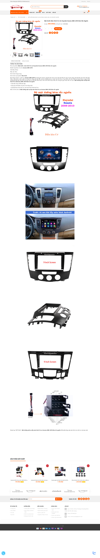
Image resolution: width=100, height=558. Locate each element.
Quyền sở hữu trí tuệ (43, 514)
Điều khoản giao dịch (43, 510)
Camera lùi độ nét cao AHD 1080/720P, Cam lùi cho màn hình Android (24, 480)
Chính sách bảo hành (56, 517)
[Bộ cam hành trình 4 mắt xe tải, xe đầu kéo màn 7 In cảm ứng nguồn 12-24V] (80, 471)
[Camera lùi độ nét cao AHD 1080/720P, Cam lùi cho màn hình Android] (19, 471)
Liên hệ (12, 514)
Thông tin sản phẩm (15, 61)
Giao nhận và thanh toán (28, 511)
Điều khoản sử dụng (42, 508)
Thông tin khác (25, 61)
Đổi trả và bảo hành (28, 514)
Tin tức (12, 512)
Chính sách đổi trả (56, 515)
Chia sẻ (46, 33)
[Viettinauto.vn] (17, 6)
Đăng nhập (83, 1)
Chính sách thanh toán (56, 509)
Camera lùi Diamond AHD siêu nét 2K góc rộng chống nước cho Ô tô (44, 480)
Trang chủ (13, 508)
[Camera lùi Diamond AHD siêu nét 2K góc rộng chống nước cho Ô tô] (40, 471)
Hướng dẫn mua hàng (29, 508)
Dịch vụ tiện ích (41, 512)
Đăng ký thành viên (28, 516)
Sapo (63, 525)
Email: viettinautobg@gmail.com (75, 516)
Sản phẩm (13, 510)
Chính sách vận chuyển (55, 512)
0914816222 (73, 513)
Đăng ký (88, 1)
